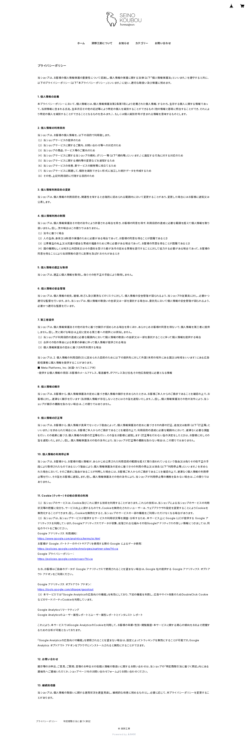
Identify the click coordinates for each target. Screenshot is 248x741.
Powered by (120, 734)
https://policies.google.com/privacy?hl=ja (65, 558)
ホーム (81, 43)
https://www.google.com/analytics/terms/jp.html (69, 538)
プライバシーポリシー (47, 721)
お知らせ (124, 43)
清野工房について (102, 43)
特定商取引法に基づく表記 (77, 721)
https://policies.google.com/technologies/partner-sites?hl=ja (78, 548)
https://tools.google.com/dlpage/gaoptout (65, 589)
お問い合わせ (163, 43)
